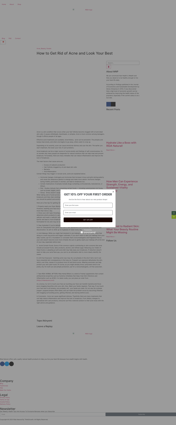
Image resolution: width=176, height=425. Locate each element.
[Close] (113, 192)
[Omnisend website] (87, 231)
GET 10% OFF (88, 220)
